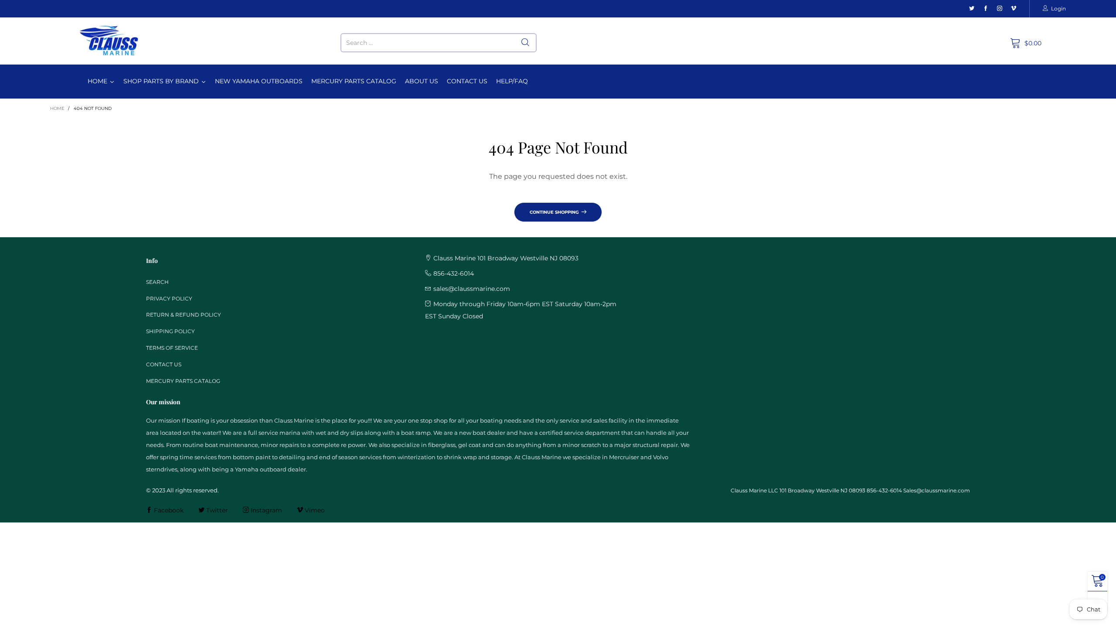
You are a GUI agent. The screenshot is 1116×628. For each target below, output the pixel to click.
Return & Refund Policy (183, 314)
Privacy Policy (169, 298)
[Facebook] (986, 8)
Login (1058, 8)
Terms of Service (172, 348)
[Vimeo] (1014, 8)
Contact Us (163, 364)
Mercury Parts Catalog (183, 381)
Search (157, 282)
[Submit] (525, 43)
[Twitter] (972, 8)
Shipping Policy (170, 331)
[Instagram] (1000, 8)
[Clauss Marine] (109, 40)
